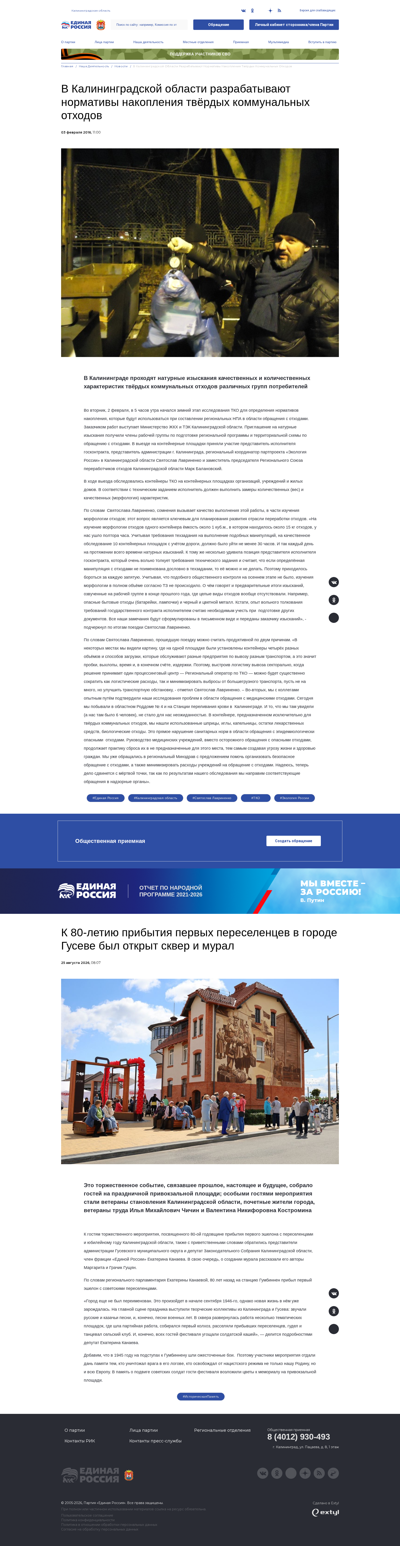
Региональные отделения (222, 1430)
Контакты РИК (80, 1441)
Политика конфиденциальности (88, 1520)
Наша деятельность (148, 42)
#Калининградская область (155, 798)
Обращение (218, 24)
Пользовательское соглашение (87, 1515)
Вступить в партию (322, 42)
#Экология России (294, 798)
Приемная (241, 42)
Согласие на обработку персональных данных (99, 1529)
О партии (68, 42)
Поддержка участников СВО (200, 54)
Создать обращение (293, 841)
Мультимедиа (278, 42)
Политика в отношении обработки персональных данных (109, 1525)
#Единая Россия (106, 798)
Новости (121, 66)
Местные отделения (198, 42)
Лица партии (104, 42)
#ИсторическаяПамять (201, 1396)
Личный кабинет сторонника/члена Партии (294, 24)
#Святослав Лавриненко (212, 798)
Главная (67, 66)
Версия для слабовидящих (317, 10)
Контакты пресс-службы (155, 1441)
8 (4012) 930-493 (298, 1436)
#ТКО (255, 798)
